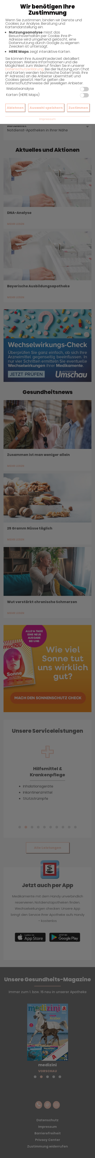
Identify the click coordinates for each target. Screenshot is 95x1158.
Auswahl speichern (46, 108)
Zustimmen (78, 108)
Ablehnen (15, 108)
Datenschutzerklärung (24, 69)
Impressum (47, 119)
